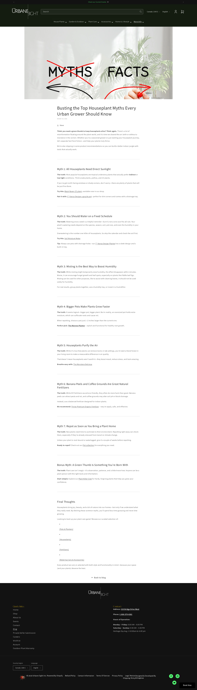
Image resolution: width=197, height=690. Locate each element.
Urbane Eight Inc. (40, 676)
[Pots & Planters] (66, 529)
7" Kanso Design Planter (105, 243)
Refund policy (70, 676)
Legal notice (130, 676)
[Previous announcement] (13, 2)
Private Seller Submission (24, 633)
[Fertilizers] (64, 550)
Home (15, 610)
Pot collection (88, 445)
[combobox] (92, 11)
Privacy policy (117, 676)
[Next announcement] (183, 2)
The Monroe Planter (76, 325)
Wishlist (16, 641)
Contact (16, 625)
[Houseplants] (65, 539)
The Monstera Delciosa (82, 364)
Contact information (86, 676)
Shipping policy (129, 678)
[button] (60, 21)
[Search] (140, 11)
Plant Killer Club (85, 479)
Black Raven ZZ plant (73, 191)
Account (16, 644)
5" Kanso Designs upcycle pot (79, 196)
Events (16, 621)
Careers (16, 637)
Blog (15, 629)
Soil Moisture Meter (72, 238)
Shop (15, 614)
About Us (17, 617)
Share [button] (62, 125)
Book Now (187, 685)
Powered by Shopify (55, 676)
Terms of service (103, 676)
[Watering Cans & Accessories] (71, 560)
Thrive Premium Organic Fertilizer (85, 406)
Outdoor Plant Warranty (23, 648)
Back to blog (100, 577)
